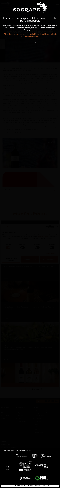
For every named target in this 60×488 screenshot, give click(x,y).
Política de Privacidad (9, 450)
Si (24, 42)
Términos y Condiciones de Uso (22, 450)
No (35, 42)
